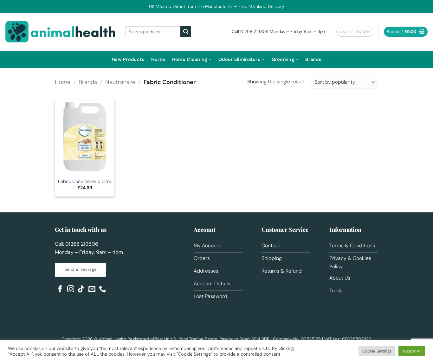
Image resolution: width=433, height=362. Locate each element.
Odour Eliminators (239, 59)
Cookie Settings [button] (376, 351)
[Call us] (102, 290)
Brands (313, 59)
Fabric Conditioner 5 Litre (84, 181)
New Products (128, 59)
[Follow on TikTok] (81, 290)
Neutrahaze (120, 82)
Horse (158, 59)
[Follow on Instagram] (70, 290)
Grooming (283, 59)
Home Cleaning (189, 59)
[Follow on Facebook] (60, 290)
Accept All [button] (411, 351)
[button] (406, 32)
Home (62, 82)
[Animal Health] (60, 31)
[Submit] (185, 31)
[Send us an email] (91, 290)
